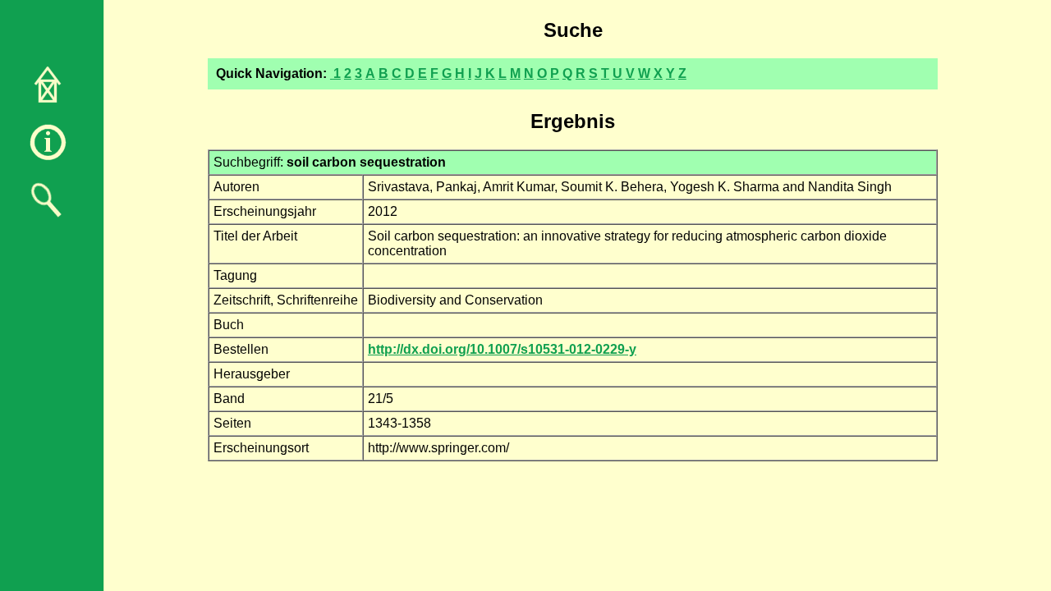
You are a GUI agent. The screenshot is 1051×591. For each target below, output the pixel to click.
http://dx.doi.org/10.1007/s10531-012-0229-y (502, 349)
